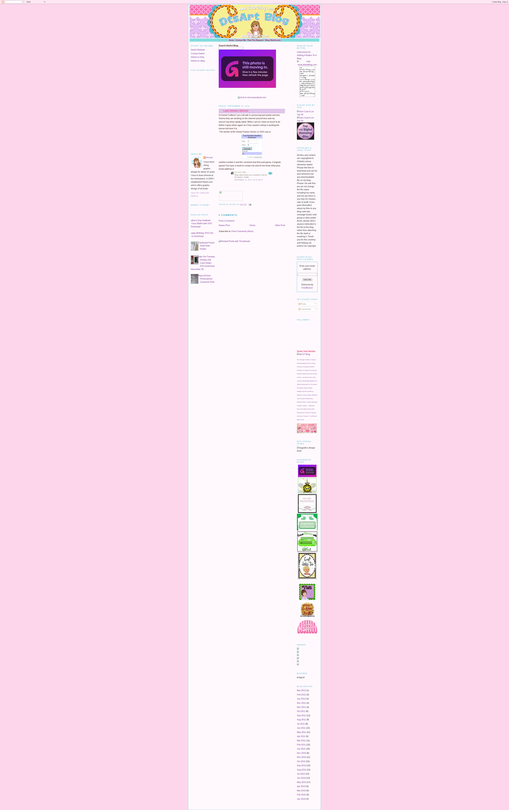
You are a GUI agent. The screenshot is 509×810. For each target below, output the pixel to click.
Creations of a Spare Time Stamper (307, 370)
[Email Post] (249, 204)
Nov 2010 (301, 757)
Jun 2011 (301, 728)
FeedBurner (307, 288)
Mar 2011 (301, 740)
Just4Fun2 (310, 391)
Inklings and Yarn (302, 391)
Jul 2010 (301, 774)
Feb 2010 (301, 795)
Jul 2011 (301, 724)
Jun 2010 (301, 778)
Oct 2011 (301, 711)
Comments (305, 309)
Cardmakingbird (301, 363)
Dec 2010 (301, 753)
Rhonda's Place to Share (304, 402)
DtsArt (209, 158)
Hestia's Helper (308, 388)
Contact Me (241, 40)
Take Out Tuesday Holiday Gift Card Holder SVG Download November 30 (203, 262)
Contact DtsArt (198, 53)
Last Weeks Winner (235, 110)
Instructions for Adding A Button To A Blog (307, 55)
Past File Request (255, 40)
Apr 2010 (301, 786)
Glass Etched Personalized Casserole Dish (206, 278)
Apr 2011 (301, 736)
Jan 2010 (301, 799)
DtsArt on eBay (198, 61)
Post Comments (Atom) (242, 231)
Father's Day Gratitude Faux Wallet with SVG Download (201, 223)
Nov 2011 (301, 707)
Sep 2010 (301, 765)
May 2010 (301, 782)
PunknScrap (309, 398)
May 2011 (301, 732)
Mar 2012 (301, 690)
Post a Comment (226, 221)
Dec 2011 (301, 703)
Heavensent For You (307, 384)
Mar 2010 (301, 790)
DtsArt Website (198, 50)
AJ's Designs (301, 359)
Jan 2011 (301, 749)
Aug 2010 (301, 770)
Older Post (280, 225)
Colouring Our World (308, 366)
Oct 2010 (301, 761)
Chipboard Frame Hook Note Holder (206, 246)
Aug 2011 (301, 719)
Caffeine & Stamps (310, 359)
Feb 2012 (301, 695)
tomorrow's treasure (302, 416)
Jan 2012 (301, 699)
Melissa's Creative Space (304, 395)
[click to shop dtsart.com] (252, 97)
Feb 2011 (301, 745)
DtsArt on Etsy (197, 57)
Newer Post (224, 225)
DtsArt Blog (306, 381)
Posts (303, 304)
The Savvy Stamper (310, 412)
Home (231, 40)
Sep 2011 (301, 715)
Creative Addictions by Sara (305, 373)
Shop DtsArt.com (272, 40)
